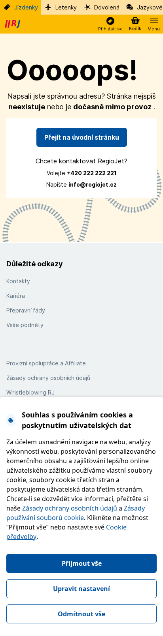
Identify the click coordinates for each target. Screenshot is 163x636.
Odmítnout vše (81, 614)
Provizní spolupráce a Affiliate (46, 363)
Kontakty (18, 281)
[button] (110, 24)
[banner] (13, 24)
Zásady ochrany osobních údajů (69, 508)
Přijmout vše (82, 563)
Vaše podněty (25, 325)
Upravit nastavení (81, 588)
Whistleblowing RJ (30, 392)
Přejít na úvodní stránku (81, 137)
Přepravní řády (25, 310)
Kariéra (15, 295)
